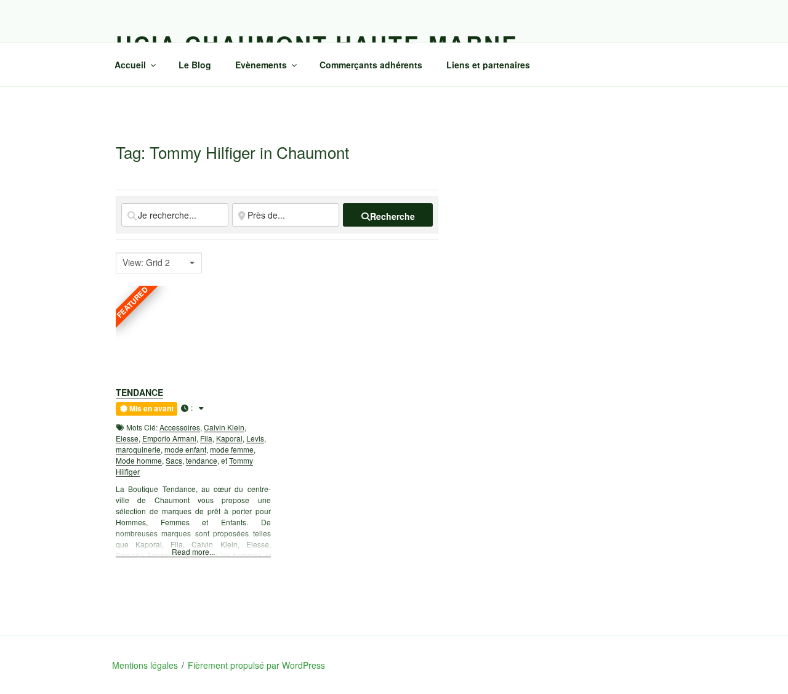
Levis (255, 438)
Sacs (174, 460)
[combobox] (159, 262)
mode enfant (185, 449)
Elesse (127, 438)
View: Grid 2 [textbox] (146, 262)
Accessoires (179, 427)
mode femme (232, 449)
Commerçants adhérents (371, 65)
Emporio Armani (169, 438)
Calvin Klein (224, 427)
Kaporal (229, 438)
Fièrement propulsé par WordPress (256, 665)
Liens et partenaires (488, 65)
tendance (201, 460)
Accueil (130, 65)
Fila (206, 438)
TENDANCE (139, 392)
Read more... (193, 551)
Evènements (261, 65)
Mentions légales (145, 665)
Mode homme (139, 460)
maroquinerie (138, 449)
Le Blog (195, 65)
